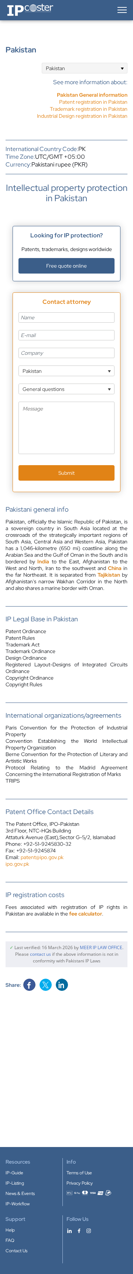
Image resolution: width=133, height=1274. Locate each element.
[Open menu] (121, 10)
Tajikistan (109, 574)
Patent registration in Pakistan (93, 102)
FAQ (10, 1240)
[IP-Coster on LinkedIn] (69, 1230)
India (43, 561)
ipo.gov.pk (17, 864)
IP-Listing (15, 1183)
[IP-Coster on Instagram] (89, 1230)
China (115, 568)
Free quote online (66, 265)
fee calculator (85, 913)
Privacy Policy (79, 1183)
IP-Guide (14, 1173)
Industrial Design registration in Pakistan (82, 116)
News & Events (20, 1193)
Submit (66, 473)
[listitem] (82, 101)
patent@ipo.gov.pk (42, 857)
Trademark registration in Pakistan (88, 109)
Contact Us (16, 1251)
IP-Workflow (18, 1204)
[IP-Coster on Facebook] (79, 1230)
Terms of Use (79, 1173)
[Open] (122, 68)
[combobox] (84, 68)
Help (10, 1230)
